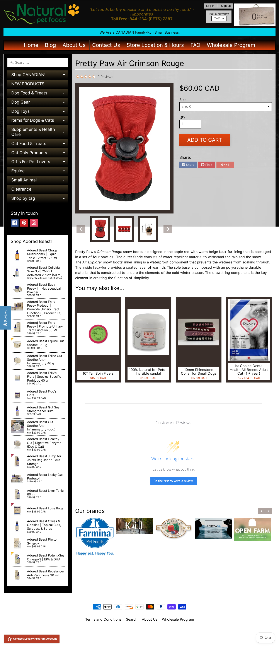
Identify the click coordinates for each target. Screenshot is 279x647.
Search (131, 619)
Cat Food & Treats (39, 144)
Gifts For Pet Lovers (39, 162)
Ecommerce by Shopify (144, 638)
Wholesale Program (231, 45)
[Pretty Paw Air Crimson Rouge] (100, 229)
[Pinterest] (24, 223)
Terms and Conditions (103, 619)
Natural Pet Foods (138, 630)
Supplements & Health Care (39, 132)
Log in (210, 6)
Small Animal (39, 181)
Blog (50, 45)
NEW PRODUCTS (27, 83)
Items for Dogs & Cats (39, 121)
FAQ (195, 45)
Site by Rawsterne (139, 634)
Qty (182, 117)
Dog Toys (39, 112)
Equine (39, 172)
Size (182, 99)
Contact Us (106, 45)
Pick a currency (219, 13)
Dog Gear (39, 103)
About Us (74, 45)
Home (31, 45)
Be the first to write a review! (173, 481)
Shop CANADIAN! (39, 75)
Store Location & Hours (155, 45)
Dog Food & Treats (39, 94)
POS (123, 638)
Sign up (226, 6)
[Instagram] (34, 223)
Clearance (21, 189)
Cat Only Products (39, 153)
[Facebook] (15, 223)
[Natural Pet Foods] (41, 14)
